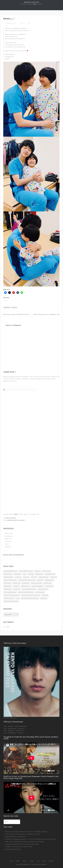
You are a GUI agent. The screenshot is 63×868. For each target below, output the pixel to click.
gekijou (34, 577)
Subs (6, 546)
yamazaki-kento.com (31, 2)
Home (11, 861)
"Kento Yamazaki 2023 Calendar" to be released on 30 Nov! (22, 834)
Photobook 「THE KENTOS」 (16, 730)
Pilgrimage (8, 536)
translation (14, 307)
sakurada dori (43, 589)
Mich (22, 23)
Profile (18, 861)
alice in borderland (10, 571)
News (29, 23)
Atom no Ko (46, 571)
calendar (17, 574)
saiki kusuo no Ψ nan (29, 589)
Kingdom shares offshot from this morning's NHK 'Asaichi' (22, 844)
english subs (8, 577)
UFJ (17, 598)
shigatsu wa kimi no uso (25, 592)
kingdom (16, 583)
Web (38, 861)
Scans (6, 541)
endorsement (50, 574)
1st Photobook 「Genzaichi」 (16, 733)
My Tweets (6, 627)
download (39, 574)
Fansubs (50, 861)
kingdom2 (25, 583)
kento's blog (49, 580)
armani (37, 571)
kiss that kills (36, 583)
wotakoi (44, 598)
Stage (44, 861)
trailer (45, 595)
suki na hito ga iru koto (11, 595)
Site (6, 544)
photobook (8, 589)
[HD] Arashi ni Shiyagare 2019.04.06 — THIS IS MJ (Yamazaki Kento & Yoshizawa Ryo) (30, 839)
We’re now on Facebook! (13, 555)
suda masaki (40, 592)
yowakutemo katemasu (11, 601)
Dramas (31, 861)
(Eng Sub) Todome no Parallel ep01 (15, 836)
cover (30, 574)
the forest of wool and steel (30, 595)
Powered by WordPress (23, 864)
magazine (7, 586)
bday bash (7, 574)
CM (24, 574)
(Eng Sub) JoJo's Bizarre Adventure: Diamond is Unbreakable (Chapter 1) (26, 831)
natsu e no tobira (37, 586)
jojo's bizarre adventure (27, 580)
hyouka (53, 577)
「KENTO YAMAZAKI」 (21, 726)
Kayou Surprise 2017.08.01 (13, 849)
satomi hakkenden (10, 592)
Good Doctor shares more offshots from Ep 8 (16, 314)
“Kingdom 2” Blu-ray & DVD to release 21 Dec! (18, 846)
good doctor (7, 307)
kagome (40, 580)
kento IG (7, 583)
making (16, 586)
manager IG (25, 586)
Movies (25, 861)
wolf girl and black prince (30, 598)
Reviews (7, 538)
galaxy (26, 577)
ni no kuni (49, 586)
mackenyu (47, 583)
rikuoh (17, 589)
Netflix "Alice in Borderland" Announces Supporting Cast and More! (24, 841)
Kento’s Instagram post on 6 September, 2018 (46, 314)
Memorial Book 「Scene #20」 (17, 728)
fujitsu (18, 577)
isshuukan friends (10, 580)
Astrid (37, 864)
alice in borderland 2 (26, 571)
